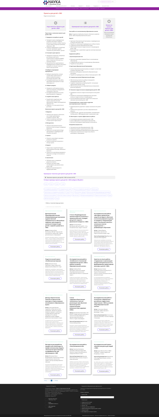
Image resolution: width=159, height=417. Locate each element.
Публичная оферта (111, 415)
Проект (109, 195)
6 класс (46, 184)
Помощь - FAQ (84, 405)
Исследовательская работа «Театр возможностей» (78, 345)
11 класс (63, 184)
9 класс (51, 184)
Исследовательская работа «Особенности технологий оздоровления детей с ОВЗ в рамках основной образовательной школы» (78, 262)
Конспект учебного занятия (64, 195)
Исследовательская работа (50, 189)
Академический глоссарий (87, 402)
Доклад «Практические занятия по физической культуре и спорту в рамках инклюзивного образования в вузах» (54, 301)
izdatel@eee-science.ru (53, 403)
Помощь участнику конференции (88, 406)
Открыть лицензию (84, 392)
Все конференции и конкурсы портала (89, 411)
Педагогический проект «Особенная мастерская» (53, 260)
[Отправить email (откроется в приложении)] (115, 1)
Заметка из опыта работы (50, 195)
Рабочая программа (49, 198)
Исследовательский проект (65, 189)
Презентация (95, 189)
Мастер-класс (76, 195)
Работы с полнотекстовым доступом (55, 203)
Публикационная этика (86, 403)
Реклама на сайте (85, 410)
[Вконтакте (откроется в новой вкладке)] (112, 1)
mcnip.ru (50, 407)
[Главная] (54, 8)
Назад (45, 380)
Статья (67, 192)
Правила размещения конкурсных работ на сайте (91, 408)
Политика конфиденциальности (101, 415)
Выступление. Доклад (80, 192)
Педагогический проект (100, 195)
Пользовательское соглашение (88, 415)
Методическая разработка (87, 195)
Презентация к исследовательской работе (54, 192)
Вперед (56, 380)
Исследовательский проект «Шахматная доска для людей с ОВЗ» (103, 346)
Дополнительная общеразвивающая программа (98, 192)
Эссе (72, 192)
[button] (106, 1)
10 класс (57, 184)
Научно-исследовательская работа (82, 189)
